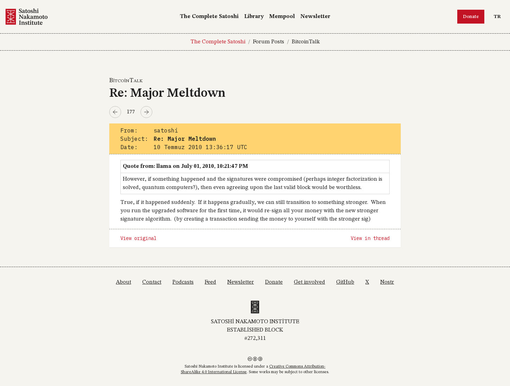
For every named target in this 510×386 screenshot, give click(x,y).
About (123, 282)
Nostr (387, 282)
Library (254, 16)
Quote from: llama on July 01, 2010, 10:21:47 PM (185, 166)
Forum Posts (268, 42)
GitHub (345, 282)
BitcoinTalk (306, 42)
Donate (471, 16)
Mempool (282, 16)
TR (498, 16)
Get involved (309, 282)
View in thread (370, 238)
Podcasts (183, 282)
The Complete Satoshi (209, 16)
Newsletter (315, 16)
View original (138, 238)
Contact (151, 282)
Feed (210, 282)
